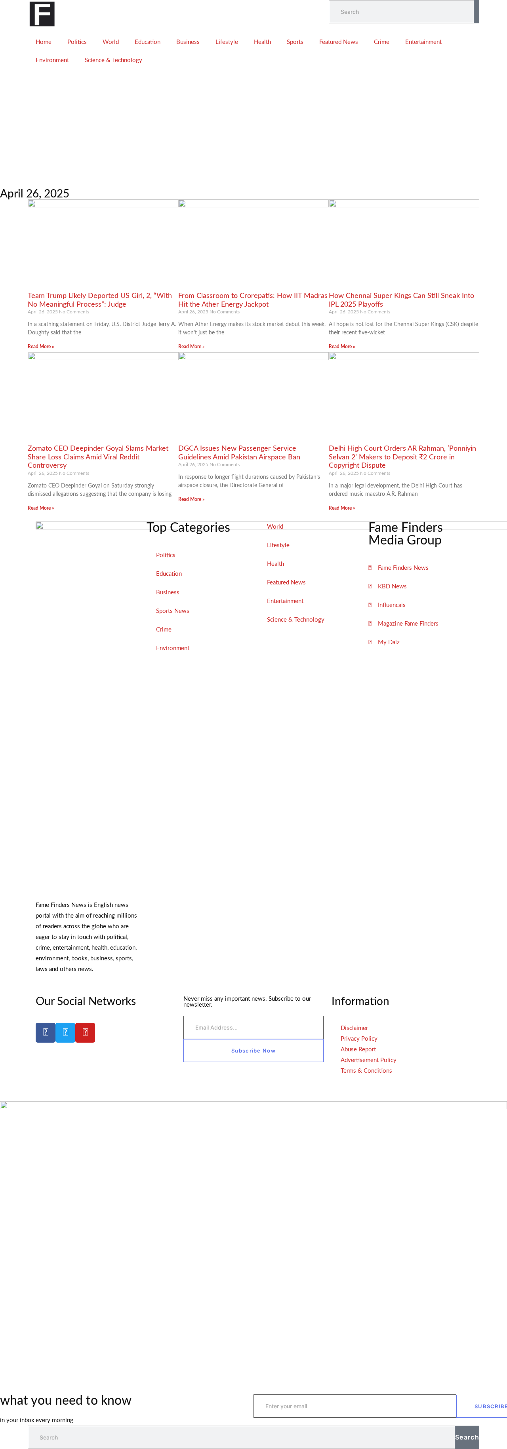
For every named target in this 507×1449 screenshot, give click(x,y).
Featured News (338, 42)
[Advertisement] (253, 129)
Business (188, 42)
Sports (295, 42)
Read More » (41, 346)
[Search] (476, 11)
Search (467, 1437)
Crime (381, 42)
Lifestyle (226, 42)
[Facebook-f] (45, 1033)
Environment (52, 60)
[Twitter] (65, 1033)
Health (262, 42)
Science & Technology (113, 60)
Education (147, 42)
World (111, 42)
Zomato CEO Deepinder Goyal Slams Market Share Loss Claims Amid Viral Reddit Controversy (98, 457)
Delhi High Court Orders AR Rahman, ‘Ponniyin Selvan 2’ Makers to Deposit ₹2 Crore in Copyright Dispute (402, 457)
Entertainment (423, 42)
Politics (77, 42)
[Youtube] (85, 1033)
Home (43, 42)
